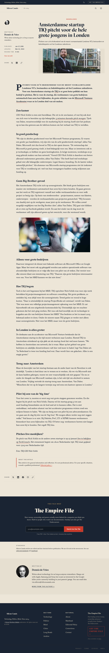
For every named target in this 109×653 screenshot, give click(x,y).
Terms (86, 648)
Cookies (94, 648)
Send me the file (73, 529)
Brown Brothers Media (12, 622)
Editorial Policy (71, 624)
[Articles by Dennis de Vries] (9, 24)
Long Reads (47, 632)
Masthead (69, 621)
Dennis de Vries (11, 34)
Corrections (70, 628)
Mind (45, 624)
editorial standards (22, 551)
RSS (100, 639)
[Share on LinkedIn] (16, 63)
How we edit (8, 56)
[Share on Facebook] (23, 477)
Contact (69, 632)
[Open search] (96, 8)
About (68, 617)
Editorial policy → (46, 465)
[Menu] (101, 8)
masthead (34, 551)
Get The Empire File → (96, 631)
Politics (46, 621)
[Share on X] (12, 63)
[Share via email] (28, 477)
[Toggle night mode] (84, 2)
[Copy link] (21, 63)
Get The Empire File (96, 2)
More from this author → (43, 586)
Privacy (78, 648)
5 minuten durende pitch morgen (71, 118)
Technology (47, 617)
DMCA (102, 648)
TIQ (56, 91)
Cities (45, 628)
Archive (46, 636)
